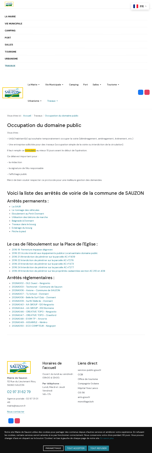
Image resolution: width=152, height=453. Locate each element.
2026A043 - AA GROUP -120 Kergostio (33, 304)
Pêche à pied (19, 231)
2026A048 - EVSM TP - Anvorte (29, 318)
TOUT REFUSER (98, 448)
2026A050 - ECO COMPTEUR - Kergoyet (34, 325)
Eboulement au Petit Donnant (28, 213)
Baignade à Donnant (23, 220)
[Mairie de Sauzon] (9, 4)
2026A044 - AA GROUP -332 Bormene (33, 308)
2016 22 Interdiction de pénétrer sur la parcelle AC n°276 (43, 260)
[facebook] (140, 92)
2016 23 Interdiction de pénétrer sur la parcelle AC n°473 (43, 263)
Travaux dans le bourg (24, 224)
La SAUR (16, 206)
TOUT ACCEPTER (75, 448)
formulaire (30, 150)
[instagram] (147, 92)
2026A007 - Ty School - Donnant (30, 293)
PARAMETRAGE (53, 448)
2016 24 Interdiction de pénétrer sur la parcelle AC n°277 (43, 267)
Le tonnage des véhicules (25, 210)
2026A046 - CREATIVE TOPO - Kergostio (34, 311)
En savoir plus (107, 438)
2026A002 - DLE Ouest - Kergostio (31, 283)
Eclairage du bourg (22, 227)
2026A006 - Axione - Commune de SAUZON (36, 290)
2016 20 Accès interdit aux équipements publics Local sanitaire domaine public (55, 253)
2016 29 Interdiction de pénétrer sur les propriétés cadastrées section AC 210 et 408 (58, 270)
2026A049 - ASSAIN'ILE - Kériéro (29, 322)
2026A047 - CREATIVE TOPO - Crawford (34, 315)
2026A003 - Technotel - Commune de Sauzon (37, 286)
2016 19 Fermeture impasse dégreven (32, 249)
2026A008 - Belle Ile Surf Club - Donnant (34, 297)
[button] (10, 16)
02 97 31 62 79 (19, 392)
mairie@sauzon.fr (16, 405)
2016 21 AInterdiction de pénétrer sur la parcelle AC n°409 (43, 256)
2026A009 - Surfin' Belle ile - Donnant (32, 300)
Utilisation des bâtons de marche (30, 217)
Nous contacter (15, 411)
